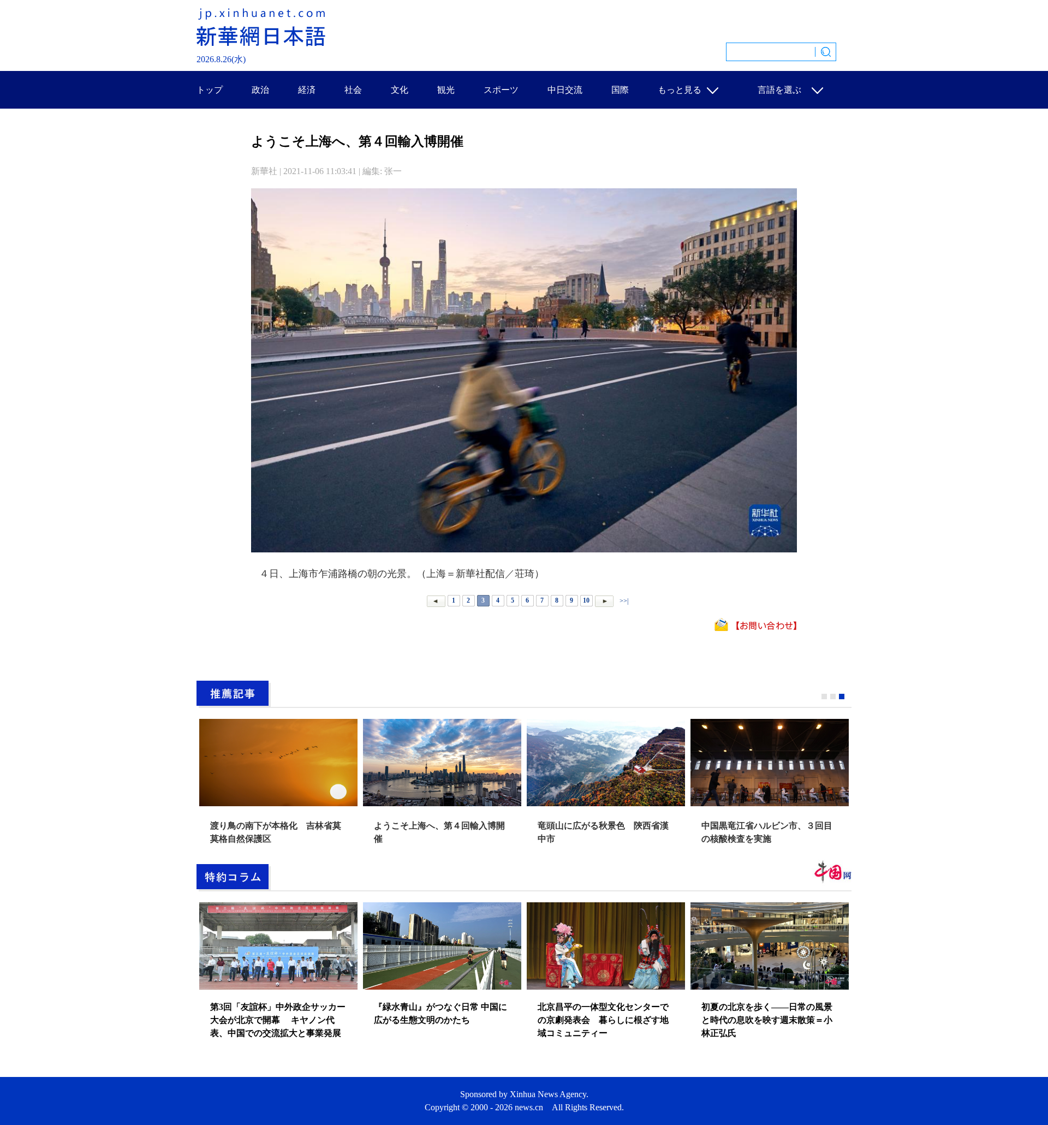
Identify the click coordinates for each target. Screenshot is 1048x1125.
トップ (209, 89)
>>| (623, 600)
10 (586, 600)
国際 (620, 89)
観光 (446, 89)
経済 (306, 89)
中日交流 (564, 89)
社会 (353, 89)
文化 (399, 89)
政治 (260, 89)
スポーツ (501, 89)
